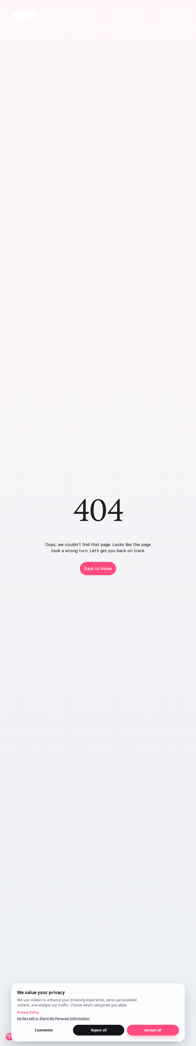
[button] (178, 17)
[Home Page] (33, 17)
